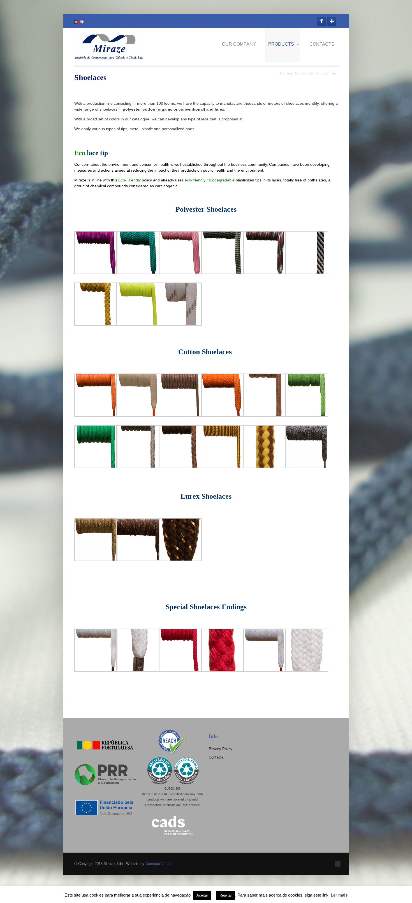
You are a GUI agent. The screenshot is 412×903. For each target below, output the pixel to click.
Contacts (321, 44)
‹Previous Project (292, 73)
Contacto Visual (158, 864)
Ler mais (339, 895)
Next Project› (319, 73)
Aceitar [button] (202, 895)
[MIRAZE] (109, 58)
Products (281, 44)
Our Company (239, 44)
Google (331, 21)
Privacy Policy (220, 749)
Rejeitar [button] (225, 895)
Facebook (321, 21)
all (334, 73)
